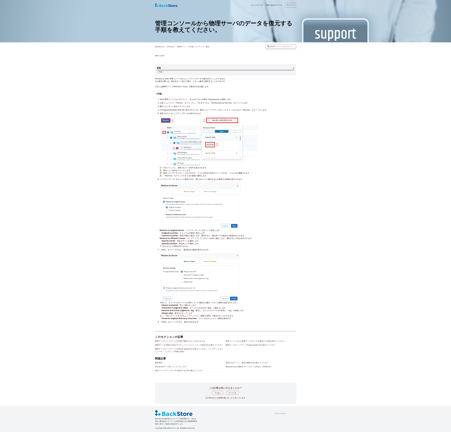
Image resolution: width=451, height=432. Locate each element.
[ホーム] (166, 5)
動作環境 (158, 362)
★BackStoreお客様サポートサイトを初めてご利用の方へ (249, 366)
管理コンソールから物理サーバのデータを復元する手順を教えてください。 (256, 341)
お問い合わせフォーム (274, 5)
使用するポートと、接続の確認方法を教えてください (247, 362)
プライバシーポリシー (281, 413)
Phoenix (170, 46)
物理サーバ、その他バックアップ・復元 (193, 46)
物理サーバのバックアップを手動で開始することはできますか (180, 341)
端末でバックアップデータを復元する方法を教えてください (179, 370)
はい (219, 393)
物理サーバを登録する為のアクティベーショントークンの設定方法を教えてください (189, 345)
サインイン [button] (290, 5)
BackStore (159, 46)
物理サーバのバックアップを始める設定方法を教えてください (251, 345)
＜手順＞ (160, 72)
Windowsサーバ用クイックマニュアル (170, 366)
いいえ (233, 393)
